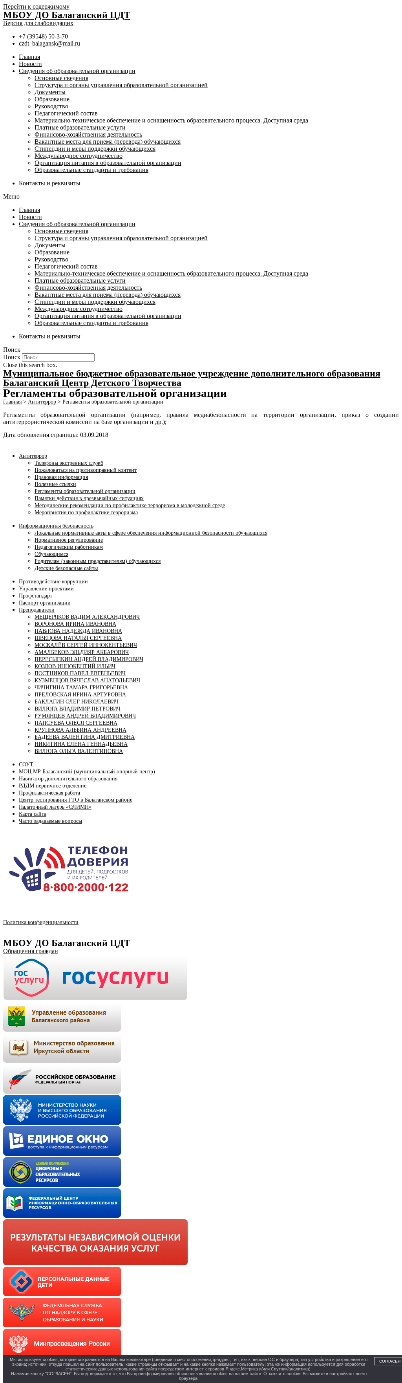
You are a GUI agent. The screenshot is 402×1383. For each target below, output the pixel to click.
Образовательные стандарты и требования (91, 169)
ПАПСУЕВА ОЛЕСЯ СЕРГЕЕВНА (76, 723)
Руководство (51, 106)
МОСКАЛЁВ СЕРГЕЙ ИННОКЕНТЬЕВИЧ (86, 645)
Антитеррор (33, 456)
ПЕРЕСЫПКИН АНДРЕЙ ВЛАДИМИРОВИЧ (89, 659)
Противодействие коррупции (53, 582)
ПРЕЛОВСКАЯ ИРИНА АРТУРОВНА (80, 695)
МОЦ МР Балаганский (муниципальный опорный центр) (87, 772)
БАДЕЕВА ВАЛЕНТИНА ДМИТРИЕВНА (85, 737)
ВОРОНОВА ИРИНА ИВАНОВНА (75, 624)
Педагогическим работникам (69, 547)
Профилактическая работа (49, 793)
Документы (50, 92)
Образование (52, 99)
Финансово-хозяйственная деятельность (88, 134)
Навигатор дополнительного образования (68, 779)
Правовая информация (61, 477)
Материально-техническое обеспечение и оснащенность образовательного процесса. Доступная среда (171, 120)
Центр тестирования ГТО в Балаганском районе (75, 800)
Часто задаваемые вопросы (50, 821)
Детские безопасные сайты (66, 568)
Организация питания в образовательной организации (108, 162)
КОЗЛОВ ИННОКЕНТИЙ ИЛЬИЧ (75, 666)
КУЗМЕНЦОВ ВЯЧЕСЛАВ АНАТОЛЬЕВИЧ (87, 680)
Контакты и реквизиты (49, 183)
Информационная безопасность (56, 526)
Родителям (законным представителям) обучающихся (98, 561)
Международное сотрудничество (78, 155)
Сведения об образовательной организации (77, 71)
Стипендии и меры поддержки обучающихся (95, 148)
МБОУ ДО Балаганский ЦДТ (66, 15)
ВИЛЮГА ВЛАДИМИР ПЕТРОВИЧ (78, 709)
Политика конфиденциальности (41, 922)
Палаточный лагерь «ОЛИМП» (55, 807)
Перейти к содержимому (36, 6)
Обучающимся (51, 554)
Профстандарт (35, 596)
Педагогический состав (66, 113)
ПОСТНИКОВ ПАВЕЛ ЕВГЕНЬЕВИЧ (80, 673)
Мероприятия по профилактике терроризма (86, 512)
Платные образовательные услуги (80, 127)
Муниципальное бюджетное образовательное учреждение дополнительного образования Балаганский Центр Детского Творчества (191, 378)
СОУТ (26, 764)
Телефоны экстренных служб (69, 463)
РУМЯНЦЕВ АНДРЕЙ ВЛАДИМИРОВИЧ (85, 716)
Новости (30, 63)
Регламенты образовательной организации (85, 491)
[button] (201, 196)
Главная (29, 56)
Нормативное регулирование (69, 540)
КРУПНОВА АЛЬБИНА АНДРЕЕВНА (80, 730)
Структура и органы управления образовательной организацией (121, 85)
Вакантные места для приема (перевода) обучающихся (108, 141)
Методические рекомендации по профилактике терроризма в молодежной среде (130, 505)
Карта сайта (32, 814)
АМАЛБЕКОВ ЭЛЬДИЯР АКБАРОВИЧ (82, 652)
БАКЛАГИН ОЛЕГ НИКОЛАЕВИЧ (77, 702)
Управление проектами (46, 589)
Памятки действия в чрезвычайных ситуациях (89, 498)
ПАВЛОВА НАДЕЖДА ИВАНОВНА (78, 631)
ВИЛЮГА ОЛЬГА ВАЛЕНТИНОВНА (79, 751)
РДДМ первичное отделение (52, 786)
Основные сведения (61, 78)
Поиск (11, 357)
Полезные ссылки (55, 484)
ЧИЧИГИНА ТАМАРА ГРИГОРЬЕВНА (81, 688)
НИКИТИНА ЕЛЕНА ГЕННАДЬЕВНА (81, 744)
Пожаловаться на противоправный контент (86, 470)
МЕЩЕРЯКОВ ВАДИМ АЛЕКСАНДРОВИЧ (87, 617)
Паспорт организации (45, 603)
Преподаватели (37, 610)
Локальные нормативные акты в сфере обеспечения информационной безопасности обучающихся (151, 533)
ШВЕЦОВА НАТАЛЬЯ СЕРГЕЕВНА (78, 638)
